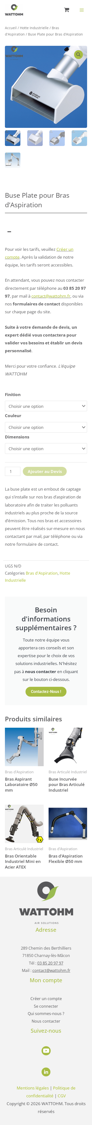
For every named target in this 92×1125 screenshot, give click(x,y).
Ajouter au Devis (45, 471)
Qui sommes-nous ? (46, 1013)
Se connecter (46, 1006)
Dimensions (17, 437)
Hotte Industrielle (34, 27)
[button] (78, 54)
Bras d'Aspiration (42, 573)
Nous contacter (46, 1021)
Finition (13, 394)
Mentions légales (33, 1088)
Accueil (11, 27)
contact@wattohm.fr (50, 296)
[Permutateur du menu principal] (81, 10)
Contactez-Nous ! (46, 691)
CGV (62, 1096)
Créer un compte (46, 998)
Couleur (13, 415)
